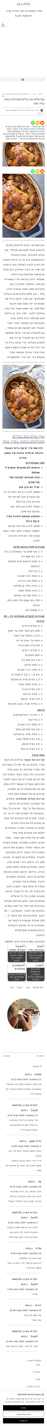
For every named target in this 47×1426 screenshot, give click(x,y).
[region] (23, 1408)
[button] (23, 79)
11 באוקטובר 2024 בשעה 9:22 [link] (26, 1079)
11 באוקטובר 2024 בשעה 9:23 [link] (23, 1115)
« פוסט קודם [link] (40, 1056)
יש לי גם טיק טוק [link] (29, 487)
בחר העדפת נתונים (23, 1414)
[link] (3, 25)
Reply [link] (28, 1074)
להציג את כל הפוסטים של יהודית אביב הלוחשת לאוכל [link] (24, 1035)
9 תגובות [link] (40, 113)
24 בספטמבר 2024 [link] (12, 110)
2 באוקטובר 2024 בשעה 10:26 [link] (23, 1222)
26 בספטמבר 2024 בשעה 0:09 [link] (26, 1253)
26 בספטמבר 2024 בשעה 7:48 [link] (22, 1289)
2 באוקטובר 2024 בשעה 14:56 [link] (26, 1146)
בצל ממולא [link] (38, 988)
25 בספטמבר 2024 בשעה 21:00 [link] (22, 1341)
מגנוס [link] (19, 988)
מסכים (23, 1408)
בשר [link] (28, 988)
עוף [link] (12, 988)
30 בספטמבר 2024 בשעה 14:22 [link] (25, 1187)
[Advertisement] (23, 52)
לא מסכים (23, 1421)
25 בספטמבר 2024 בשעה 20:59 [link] (25, 1310)
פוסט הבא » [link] (6, 1056)
